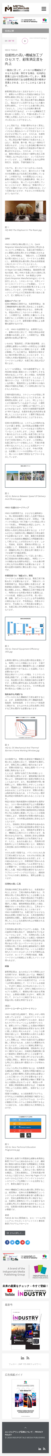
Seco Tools (11, 50)
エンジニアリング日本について (19, 1431)
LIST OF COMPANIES (14, 1440)
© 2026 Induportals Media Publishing (25, 1437)
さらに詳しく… (16, 1233)
